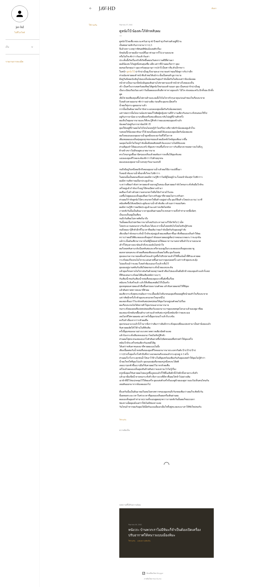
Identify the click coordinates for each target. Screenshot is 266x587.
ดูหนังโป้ (131, 71)
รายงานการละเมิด (14, 61)
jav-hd (107, 8)
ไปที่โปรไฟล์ (19, 32)
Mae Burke (157, 579)
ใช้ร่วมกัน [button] (93, 25)
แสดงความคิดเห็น (143, 541)
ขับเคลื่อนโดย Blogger (154, 573)
